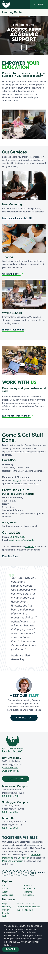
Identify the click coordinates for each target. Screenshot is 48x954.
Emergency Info (25, 909)
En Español (28, 895)
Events (5, 913)
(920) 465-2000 (10, 767)
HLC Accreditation (26, 903)
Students (27, 891)
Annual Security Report (28, 906)
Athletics (27, 885)
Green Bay (36, 854)
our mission (17, 861)
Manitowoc (7, 857)
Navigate (17, 480)
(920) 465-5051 (10, 828)
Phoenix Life (29, 888)
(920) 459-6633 (10, 812)
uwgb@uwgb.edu (10, 770)
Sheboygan (23, 857)
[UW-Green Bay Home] (6, 4)
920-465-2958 (17, 537)
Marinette (6, 861)
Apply (5, 888)
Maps (4, 903)
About (5, 891)
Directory (6, 906)
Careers (6, 909)
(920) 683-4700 (10, 796)
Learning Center (12, 12)
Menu (41, 4)
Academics (7, 895)
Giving (5, 916)
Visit (4, 885)
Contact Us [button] (24, 717)
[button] (24, 47)
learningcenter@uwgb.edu (21, 540)
